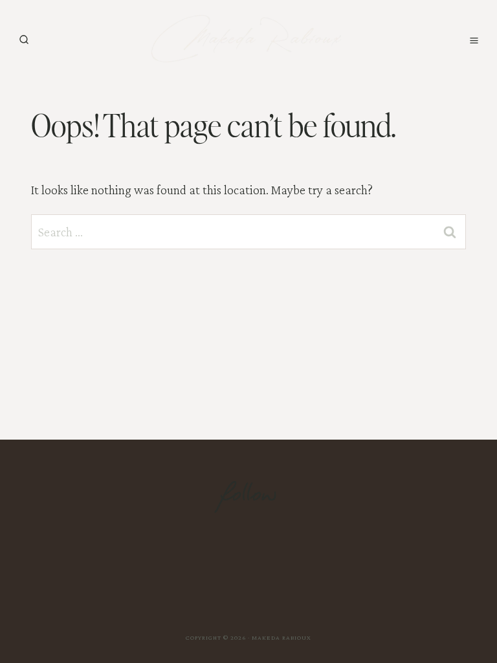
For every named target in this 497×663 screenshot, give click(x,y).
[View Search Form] (24, 40)
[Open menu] (473, 40)
